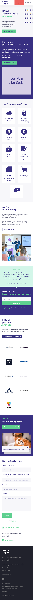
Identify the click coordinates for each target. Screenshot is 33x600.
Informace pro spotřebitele (9, 588)
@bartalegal (9, 540)
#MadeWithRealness (8, 595)
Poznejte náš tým (9, 62)
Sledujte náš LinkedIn (10, 426)
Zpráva (4, 493)
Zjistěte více (8, 229)
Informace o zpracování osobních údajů (12, 586)
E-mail (4, 484)
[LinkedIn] (3, 579)
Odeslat (7, 515)
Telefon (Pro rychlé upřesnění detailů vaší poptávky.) (15, 475)
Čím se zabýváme (8, 31)
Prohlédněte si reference (11, 336)
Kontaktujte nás (19, 2)
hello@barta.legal (12, 527)
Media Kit (4, 591)
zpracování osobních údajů (9, 521)
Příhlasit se (16, 303)
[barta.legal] (5, 2)
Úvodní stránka (6, 583)
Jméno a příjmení (8, 465)
